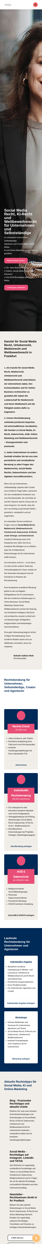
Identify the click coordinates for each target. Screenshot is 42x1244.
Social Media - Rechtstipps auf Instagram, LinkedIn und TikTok (21, 1156)
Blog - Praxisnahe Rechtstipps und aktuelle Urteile (20, 1103)
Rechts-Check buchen (16, 261)
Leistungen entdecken (16, 287)
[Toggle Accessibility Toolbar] (36, 1238)
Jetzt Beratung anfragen (21, 846)
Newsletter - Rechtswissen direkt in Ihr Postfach (23, 1197)
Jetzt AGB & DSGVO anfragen (21, 915)
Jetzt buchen (21, 765)
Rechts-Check (21, 726)
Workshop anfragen (21, 1059)
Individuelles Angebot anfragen (21, 1003)
